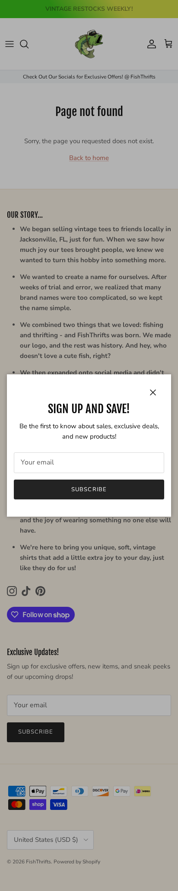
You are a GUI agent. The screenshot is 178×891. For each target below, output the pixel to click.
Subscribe (88, 489)
